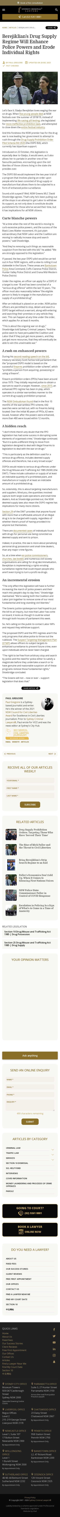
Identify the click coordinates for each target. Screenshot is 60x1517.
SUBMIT (30, 1121)
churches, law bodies (13, 558)
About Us (11, 1258)
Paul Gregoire (16, 62)
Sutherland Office (16, 1474)
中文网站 (10, 1309)
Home (4, 27)
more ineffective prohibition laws (23, 123)
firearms (18, 366)
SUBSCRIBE (30, 804)
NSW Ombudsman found (20, 401)
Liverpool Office (14, 1409)
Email (8, 742)
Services (10, 1158)
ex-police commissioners (35, 555)
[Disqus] (30, 1001)
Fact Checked (12, 66)
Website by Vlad (30, 1511)
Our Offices (12, 1284)
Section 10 (11, 1304)
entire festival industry (33, 127)
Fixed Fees (11, 1263)
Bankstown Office (44, 1451)
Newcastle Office (15, 1430)
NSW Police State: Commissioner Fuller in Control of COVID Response (34, 893)
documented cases (23, 530)
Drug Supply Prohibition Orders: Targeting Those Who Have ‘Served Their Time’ (36, 833)
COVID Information (16, 1178)
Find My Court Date (16, 1299)
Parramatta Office (45, 1384)
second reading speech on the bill (31, 356)
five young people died (31, 113)
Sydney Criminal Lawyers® (40, 1500)
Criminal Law (13, 1148)
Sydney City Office (15, 1384)
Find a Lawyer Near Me (18, 1294)
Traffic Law (12, 1153)
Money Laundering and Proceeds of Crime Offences (29, 1184)
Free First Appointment (19, 1279)
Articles (12, 27)
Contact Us (12, 1289)
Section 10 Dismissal (17, 1163)
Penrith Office (42, 1430)
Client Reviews (14, 1274)
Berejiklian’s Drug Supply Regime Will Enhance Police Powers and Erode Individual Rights (29, 44)
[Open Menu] (3, 10)
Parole (10, 1191)
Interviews (12, 1173)
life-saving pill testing (28, 120)
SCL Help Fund (13, 1168)
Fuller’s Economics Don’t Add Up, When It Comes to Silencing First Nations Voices (36, 878)
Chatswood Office (44, 1409)
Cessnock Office (43, 1474)
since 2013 (46, 385)
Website (16, 742)
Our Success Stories (17, 1269)
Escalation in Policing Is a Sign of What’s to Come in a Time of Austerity (36, 908)
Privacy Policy (30, 1497)
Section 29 (7, 511)
